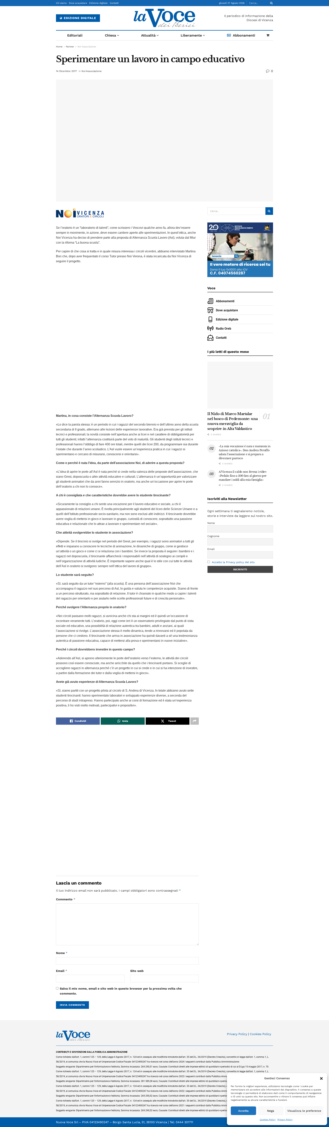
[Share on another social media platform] (194, 721)
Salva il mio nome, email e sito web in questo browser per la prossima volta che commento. (121, 991)
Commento (65, 899)
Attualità (148, 35)
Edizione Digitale (79, 18)
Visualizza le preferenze (304, 1111)
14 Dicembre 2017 (66, 71)
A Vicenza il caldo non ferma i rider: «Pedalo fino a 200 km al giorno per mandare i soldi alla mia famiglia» (243, 475)
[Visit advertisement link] (127, 339)
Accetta (243, 1111)
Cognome (213, 536)
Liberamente (191, 35)
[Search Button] (270, 3)
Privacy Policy (284, 1119)
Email (61, 971)
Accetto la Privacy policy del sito (233, 562)
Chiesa (110, 35)
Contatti (114, 3)
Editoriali (74, 35)
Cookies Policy (267, 1119)
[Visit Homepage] (164, 18)
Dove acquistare (78, 3)
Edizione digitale (98, 3)
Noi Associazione (86, 46)
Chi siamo (61, 3)
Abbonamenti (244, 35)
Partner (70, 46)
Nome (62, 953)
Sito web (137, 971)
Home (59, 46)
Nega (270, 1111)
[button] (321, 1078)
